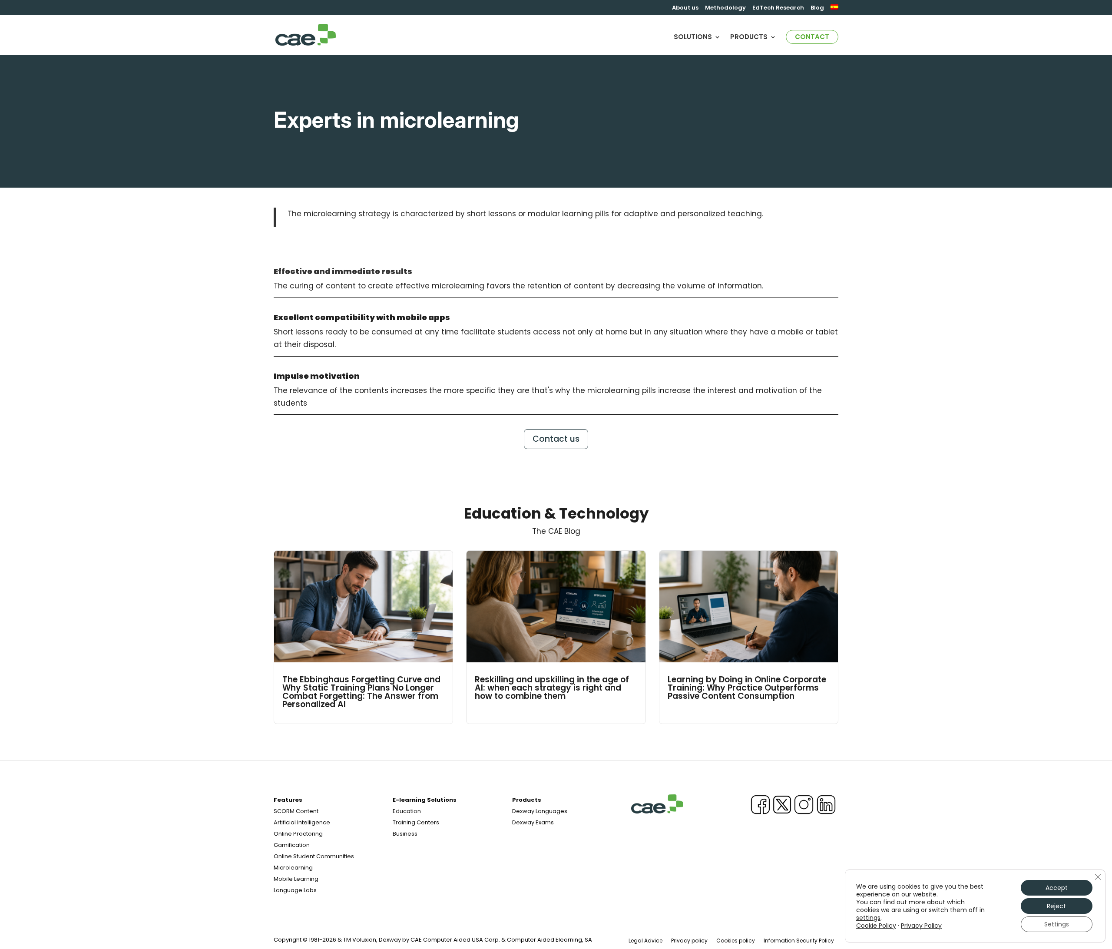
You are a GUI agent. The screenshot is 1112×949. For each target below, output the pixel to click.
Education (407, 811)
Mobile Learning (296, 879)
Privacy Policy (921, 925)
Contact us (556, 439)
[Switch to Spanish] (834, 9)
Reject (1056, 906)
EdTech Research (778, 8)
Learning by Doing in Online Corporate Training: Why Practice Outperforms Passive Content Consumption (747, 688)
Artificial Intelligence (302, 822)
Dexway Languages (539, 811)
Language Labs (295, 890)
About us (685, 8)
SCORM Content (296, 811)
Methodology (725, 8)
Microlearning (293, 867)
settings (868, 918)
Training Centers (416, 822)
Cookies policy (735, 940)
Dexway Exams (533, 822)
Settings (1056, 924)
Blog (817, 8)
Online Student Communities (314, 856)
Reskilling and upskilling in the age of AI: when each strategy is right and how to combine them (552, 688)
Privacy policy (689, 940)
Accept (1057, 887)
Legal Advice (645, 940)
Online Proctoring (298, 834)
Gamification (292, 845)
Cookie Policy (876, 925)
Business (405, 834)
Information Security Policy (799, 940)
